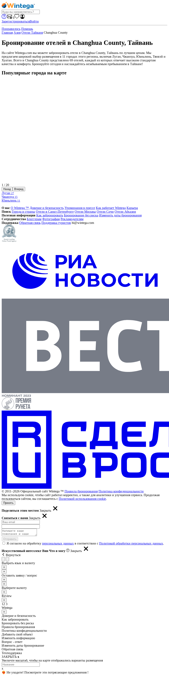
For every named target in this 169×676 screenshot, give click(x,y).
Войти (34, 21)
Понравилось (11, 29)
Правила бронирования (81, 491)
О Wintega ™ (20, 208)
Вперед (18, 189)
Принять (8, 502)
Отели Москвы (85, 211)
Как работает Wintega (111, 208)
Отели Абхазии (125, 211)
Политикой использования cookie (82, 498)
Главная (7, 32)
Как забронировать (49, 215)
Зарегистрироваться (16, 21)
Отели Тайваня (32, 32)
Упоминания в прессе (80, 208)
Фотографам (51, 219)
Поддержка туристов (56, 223)
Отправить (9, 539)
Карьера (132, 208)
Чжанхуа (10, 196)
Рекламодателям (72, 219)
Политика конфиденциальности (121, 491)
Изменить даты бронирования (120, 215)
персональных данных (58, 543)
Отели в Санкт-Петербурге (55, 211)
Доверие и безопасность (47, 208)
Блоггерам (34, 219)
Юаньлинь (11, 200)
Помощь (27, 29)
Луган (8, 193)
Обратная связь (30, 223)
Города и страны (23, 211)
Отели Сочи (105, 211)
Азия (17, 32)
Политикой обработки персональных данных (131, 543)
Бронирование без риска (81, 215)
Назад (7, 189)
